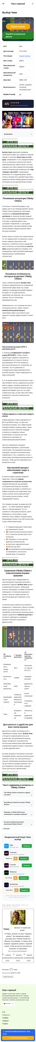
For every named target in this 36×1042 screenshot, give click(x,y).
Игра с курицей (18, 3)
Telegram (5, 1021)
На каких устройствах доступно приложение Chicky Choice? (14, 823)
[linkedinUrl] (29, 957)
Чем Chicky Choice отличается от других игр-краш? (17, 794)
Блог (3, 1012)
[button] (3, 4)
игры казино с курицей (19, 994)
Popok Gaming (24, 56)
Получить (27, 846)
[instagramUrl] (7, 957)
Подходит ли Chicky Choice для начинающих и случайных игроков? (15, 813)
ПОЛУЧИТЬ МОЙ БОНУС (19, 1038)
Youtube (5, 1024)
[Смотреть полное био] (27, 951)
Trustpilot (5, 1018)
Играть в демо (18, 26)
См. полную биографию (17, 951)
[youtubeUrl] (18, 957)
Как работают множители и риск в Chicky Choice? (17, 803)
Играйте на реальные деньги (15, 35)
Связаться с (6, 1015)
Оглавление (8, 134)
